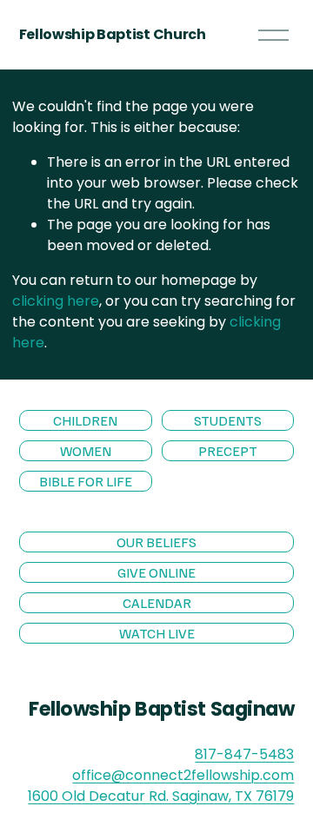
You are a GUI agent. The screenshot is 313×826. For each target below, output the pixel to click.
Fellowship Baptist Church (112, 34)
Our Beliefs (156, 542)
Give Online (156, 572)
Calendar (157, 602)
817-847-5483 (244, 754)
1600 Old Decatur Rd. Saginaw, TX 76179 (161, 796)
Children (85, 420)
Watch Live (157, 633)
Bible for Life (85, 481)
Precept (227, 450)
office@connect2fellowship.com (183, 775)
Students (228, 420)
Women (85, 450)
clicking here (55, 301)
